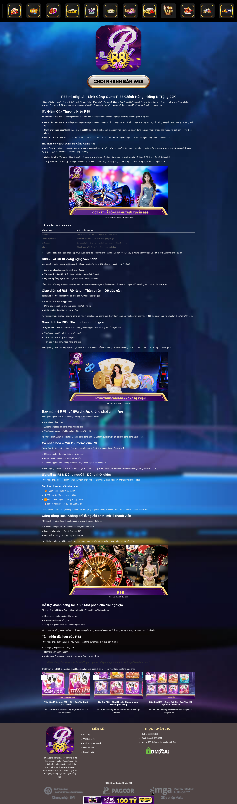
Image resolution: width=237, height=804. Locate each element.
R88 (44, 758)
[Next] (195, 696)
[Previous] (41, 696)
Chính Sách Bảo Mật (92, 743)
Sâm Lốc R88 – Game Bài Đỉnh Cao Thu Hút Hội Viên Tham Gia (170, 703)
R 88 (70, 767)
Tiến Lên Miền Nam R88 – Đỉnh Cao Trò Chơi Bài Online (66, 703)
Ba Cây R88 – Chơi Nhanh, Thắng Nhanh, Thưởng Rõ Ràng (118, 703)
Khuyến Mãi (88, 752)
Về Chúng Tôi (89, 739)
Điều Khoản (88, 748)
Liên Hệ (86, 735)
